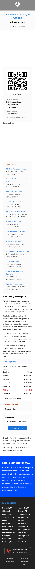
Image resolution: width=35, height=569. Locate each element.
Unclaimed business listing (16, 117)
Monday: (6, 376)
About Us (10, 558)
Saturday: (6, 394)
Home (12, 26)
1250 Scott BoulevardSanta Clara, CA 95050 (13, 264)
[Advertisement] (17, 47)
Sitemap (10, 565)
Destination (9, 417)
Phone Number (11, 111)
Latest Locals (11, 164)
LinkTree (24, 565)
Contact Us (24, 561)
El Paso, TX (21, 539)
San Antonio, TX (8, 517)
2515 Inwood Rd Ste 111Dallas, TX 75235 (16, 171)
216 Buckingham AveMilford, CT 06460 (14, 194)
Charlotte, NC (7, 530)
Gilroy (23, 26)
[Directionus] (17, 8)
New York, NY (7, 508)
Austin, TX (6, 523)
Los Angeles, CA (23, 508)
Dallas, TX (6, 520)
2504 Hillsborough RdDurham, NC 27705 (17, 183)
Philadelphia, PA (24, 514)
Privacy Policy (10, 561)
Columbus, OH (23, 526)
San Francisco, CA (8, 533)
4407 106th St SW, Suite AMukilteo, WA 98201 (17, 254)
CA (17, 26)
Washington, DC (24, 536)
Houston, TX (22, 511)
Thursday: (6, 386)
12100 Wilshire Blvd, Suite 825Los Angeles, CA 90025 (16, 286)
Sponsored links (8, 123)
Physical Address (12, 99)
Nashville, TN (7, 542)
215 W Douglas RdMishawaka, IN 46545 (13, 204)
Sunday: (6, 372)
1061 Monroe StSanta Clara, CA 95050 (14, 275)
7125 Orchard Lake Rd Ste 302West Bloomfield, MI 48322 (16, 214)
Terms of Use (24, 558)
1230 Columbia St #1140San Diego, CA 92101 (15, 234)
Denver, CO (6, 536)
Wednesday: (7, 383)
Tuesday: (6, 379)
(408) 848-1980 (12, 113)
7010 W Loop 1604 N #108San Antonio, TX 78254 (15, 244)
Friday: (5, 390)
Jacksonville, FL (8, 526)
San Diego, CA (23, 517)
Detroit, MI (22, 542)
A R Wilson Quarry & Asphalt (17, 16)
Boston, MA (6, 539)
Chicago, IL (6, 511)
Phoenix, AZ (6, 514)
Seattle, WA (22, 533)
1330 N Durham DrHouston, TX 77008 (13, 224)
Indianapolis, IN (24, 530)
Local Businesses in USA (16, 462)
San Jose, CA (22, 520)
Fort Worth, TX (23, 523)
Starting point (10, 409)
